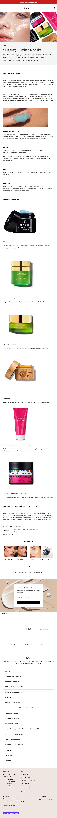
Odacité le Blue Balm (8, 242)
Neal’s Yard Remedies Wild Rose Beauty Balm (15, 493)
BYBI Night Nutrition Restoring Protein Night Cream (17, 445)
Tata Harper (13, 531)
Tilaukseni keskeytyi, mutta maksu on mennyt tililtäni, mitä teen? (23, 729)
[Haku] (6, 8)
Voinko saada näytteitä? (11, 713)
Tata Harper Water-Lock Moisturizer (13, 298)
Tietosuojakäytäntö (26, 792)
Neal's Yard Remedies (29, 529)
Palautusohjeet (25, 783)
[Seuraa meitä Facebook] (41, 804)
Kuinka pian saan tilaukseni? (13, 676)
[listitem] (6, 534)
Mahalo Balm (6, 398)
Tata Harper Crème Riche (10, 344)
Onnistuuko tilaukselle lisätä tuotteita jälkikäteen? (19, 708)
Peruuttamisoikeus (26, 786)
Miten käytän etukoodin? (12, 718)
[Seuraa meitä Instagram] (45, 804)
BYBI (15, 529)
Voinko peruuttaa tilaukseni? (13, 739)
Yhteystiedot (8, 755)
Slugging (43, 529)
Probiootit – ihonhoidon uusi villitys (40, 560)
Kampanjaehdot (25, 777)
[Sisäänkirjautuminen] (50, 8)
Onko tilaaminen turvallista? (13, 702)
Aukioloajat (8, 760)
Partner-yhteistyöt (26, 789)
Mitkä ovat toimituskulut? (12, 681)
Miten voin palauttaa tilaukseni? (14, 744)
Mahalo (20, 529)
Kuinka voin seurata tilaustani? (13, 692)
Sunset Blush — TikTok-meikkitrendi (14, 559)
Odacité (38, 529)
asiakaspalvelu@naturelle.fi (44, 519)
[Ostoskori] (53, 8)
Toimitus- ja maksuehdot (28, 780)
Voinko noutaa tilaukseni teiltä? (14, 687)
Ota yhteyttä (24, 774)
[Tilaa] (25, 805)
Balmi (4, 45)
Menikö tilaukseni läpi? (11, 723)
